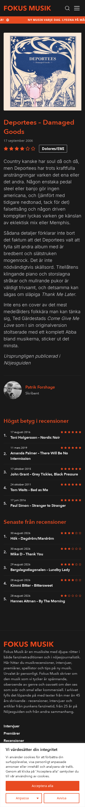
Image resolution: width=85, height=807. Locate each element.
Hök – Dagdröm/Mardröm (32, 538)
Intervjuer (11, 726)
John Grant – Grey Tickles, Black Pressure (44, 474)
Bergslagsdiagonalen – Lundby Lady (40, 569)
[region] (42, 775)
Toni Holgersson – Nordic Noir (35, 437)
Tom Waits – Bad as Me (29, 489)
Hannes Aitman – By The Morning (37, 601)
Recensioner (14, 740)
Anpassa (22, 798)
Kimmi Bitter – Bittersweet (31, 585)
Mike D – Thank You (26, 554)
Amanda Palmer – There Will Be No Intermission (39, 456)
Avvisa (61, 798)
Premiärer (12, 733)
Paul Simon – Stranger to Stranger (38, 505)
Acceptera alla (42, 786)
